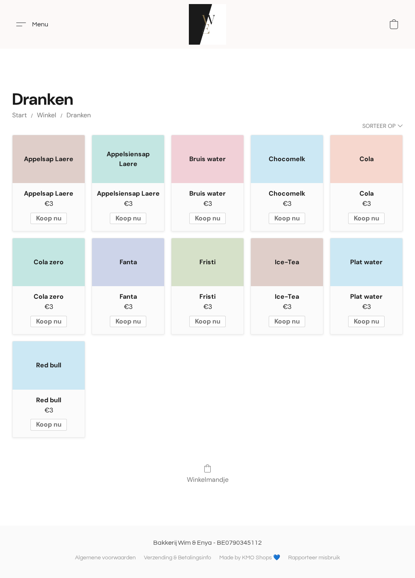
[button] (207, 24)
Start (19, 115)
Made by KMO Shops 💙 (249, 558)
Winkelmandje (208, 479)
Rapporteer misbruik (314, 558)
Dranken (78, 115)
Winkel (46, 115)
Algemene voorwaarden (105, 558)
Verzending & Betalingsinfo (177, 558)
